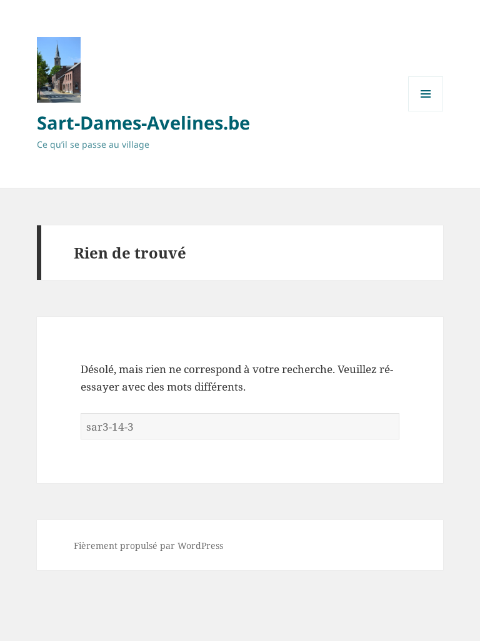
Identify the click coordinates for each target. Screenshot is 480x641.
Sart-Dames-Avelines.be (143, 122)
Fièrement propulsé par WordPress (148, 545)
